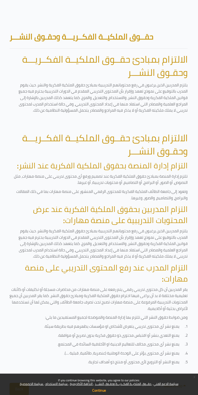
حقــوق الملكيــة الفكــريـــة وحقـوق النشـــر (123, 384)
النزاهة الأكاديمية (81, 384)
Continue (99, 390)
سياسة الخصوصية (32, 384)
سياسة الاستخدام (56, 384)
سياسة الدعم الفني (165, 384)
